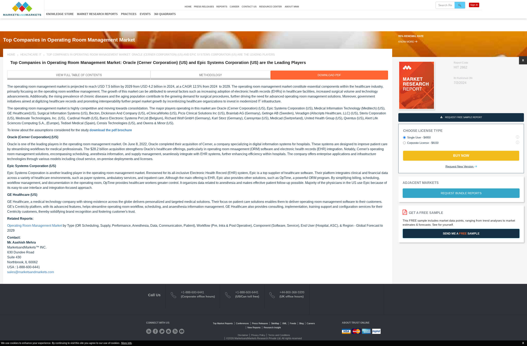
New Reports (254, 327)
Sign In (474, 4)
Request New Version (459, 166)
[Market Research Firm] (22, 9)
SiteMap (275, 323)
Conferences (242, 323)
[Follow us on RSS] (175, 331)
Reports (221, 6)
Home (188, 6)
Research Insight (272, 327)
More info (126, 343)
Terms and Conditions (279, 335)
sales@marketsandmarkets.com (30, 272)
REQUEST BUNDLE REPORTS (461, 193)
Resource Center (270, 6)
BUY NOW (461, 155)
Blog (301, 323)
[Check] (148, 331)
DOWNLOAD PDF (329, 75)
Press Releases (204, 6)
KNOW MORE (406, 41)
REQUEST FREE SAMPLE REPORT (463, 117)
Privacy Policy (258, 335)
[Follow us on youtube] (181, 331)
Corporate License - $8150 (422, 142)
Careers (311, 323)
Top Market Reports (223, 323)
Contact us (249, 6)
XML (284, 323)
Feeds (293, 323)
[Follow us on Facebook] (155, 331)
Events (145, 14)
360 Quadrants (165, 14)
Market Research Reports (97, 14)
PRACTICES (128, 14)
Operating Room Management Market (34, 225)
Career (234, 6)
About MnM (292, 6)
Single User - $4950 (419, 137)
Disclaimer (243, 335)
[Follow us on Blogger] (168, 331)
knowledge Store (60, 14)
